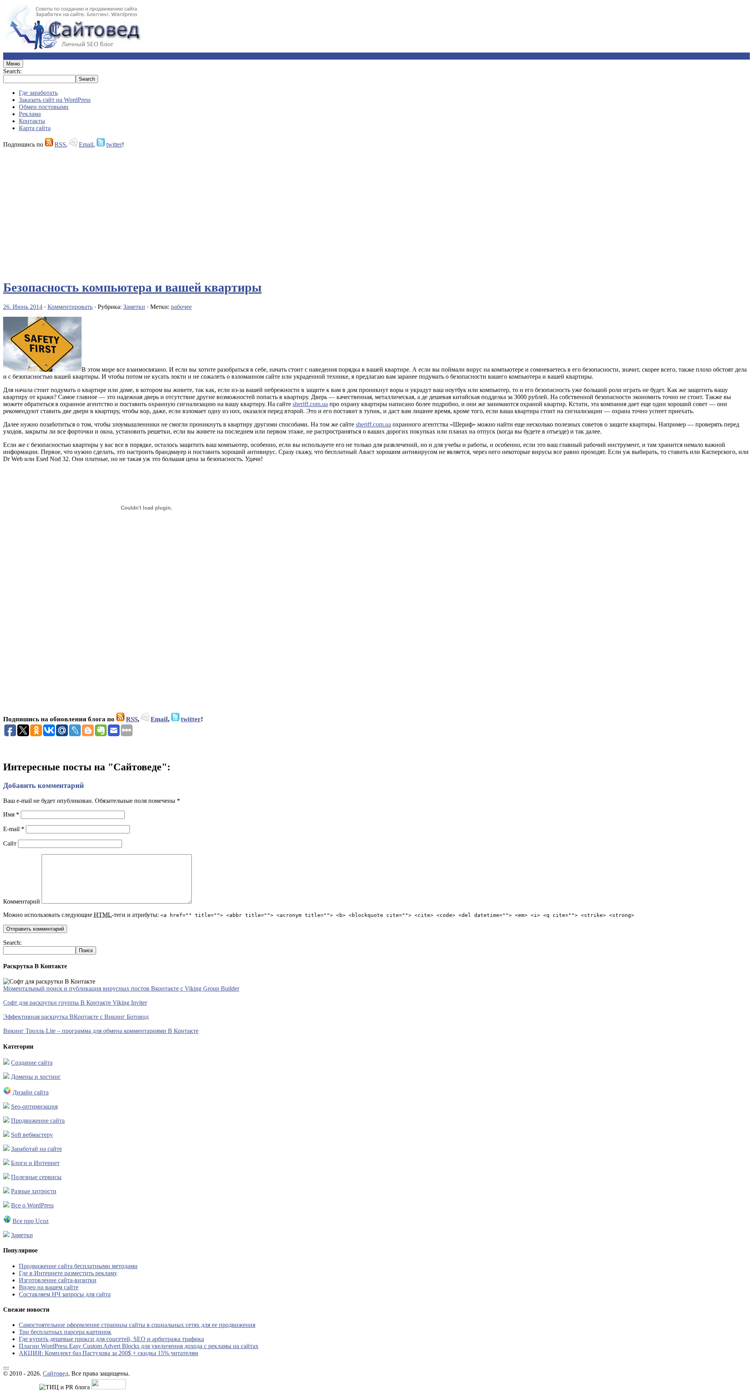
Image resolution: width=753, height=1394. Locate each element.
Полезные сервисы (36, 1177)
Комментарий (21, 901)
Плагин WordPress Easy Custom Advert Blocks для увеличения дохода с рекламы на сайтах (138, 1346)
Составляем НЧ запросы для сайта (65, 1294)
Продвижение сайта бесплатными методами (78, 1266)
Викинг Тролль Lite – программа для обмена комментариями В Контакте (100, 1030)
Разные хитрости (33, 1191)
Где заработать (38, 92)
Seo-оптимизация (34, 1106)
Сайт (9, 843)
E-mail (13, 829)
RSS (60, 144)
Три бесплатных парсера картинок (65, 1332)
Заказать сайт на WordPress (55, 99)
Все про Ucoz (31, 1221)
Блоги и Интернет (35, 1163)
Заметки (134, 306)
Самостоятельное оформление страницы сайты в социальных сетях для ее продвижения (137, 1324)
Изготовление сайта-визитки (57, 1280)
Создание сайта (32, 1062)
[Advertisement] (238, 210)
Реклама (30, 114)
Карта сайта (35, 128)
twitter (114, 144)
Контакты (32, 121)
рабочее (181, 306)
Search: (12, 71)
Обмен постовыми (44, 106)
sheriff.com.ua (310, 404)
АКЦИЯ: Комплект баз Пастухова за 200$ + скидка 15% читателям (108, 1353)
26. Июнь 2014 (22, 306)
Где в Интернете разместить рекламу (68, 1273)
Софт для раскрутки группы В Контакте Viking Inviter (75, 1002)
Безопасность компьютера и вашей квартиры (132, 287)
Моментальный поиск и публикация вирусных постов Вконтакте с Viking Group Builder (121, 988)
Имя (11, 814)
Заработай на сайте (36, 1148)
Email (86, 144)
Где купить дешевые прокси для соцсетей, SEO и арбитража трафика (111, 1339)
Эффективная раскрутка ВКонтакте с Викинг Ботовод (76, 1016)
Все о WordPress (32, 1205)
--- (6, 1366)
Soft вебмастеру (32, 1134)
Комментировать (70, 306)
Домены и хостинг (36, 1076)
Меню (13, 64)
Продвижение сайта (38, 1120)
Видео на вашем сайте (48, 1287)
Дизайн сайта (31, 1092)
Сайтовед (55, 1373)
